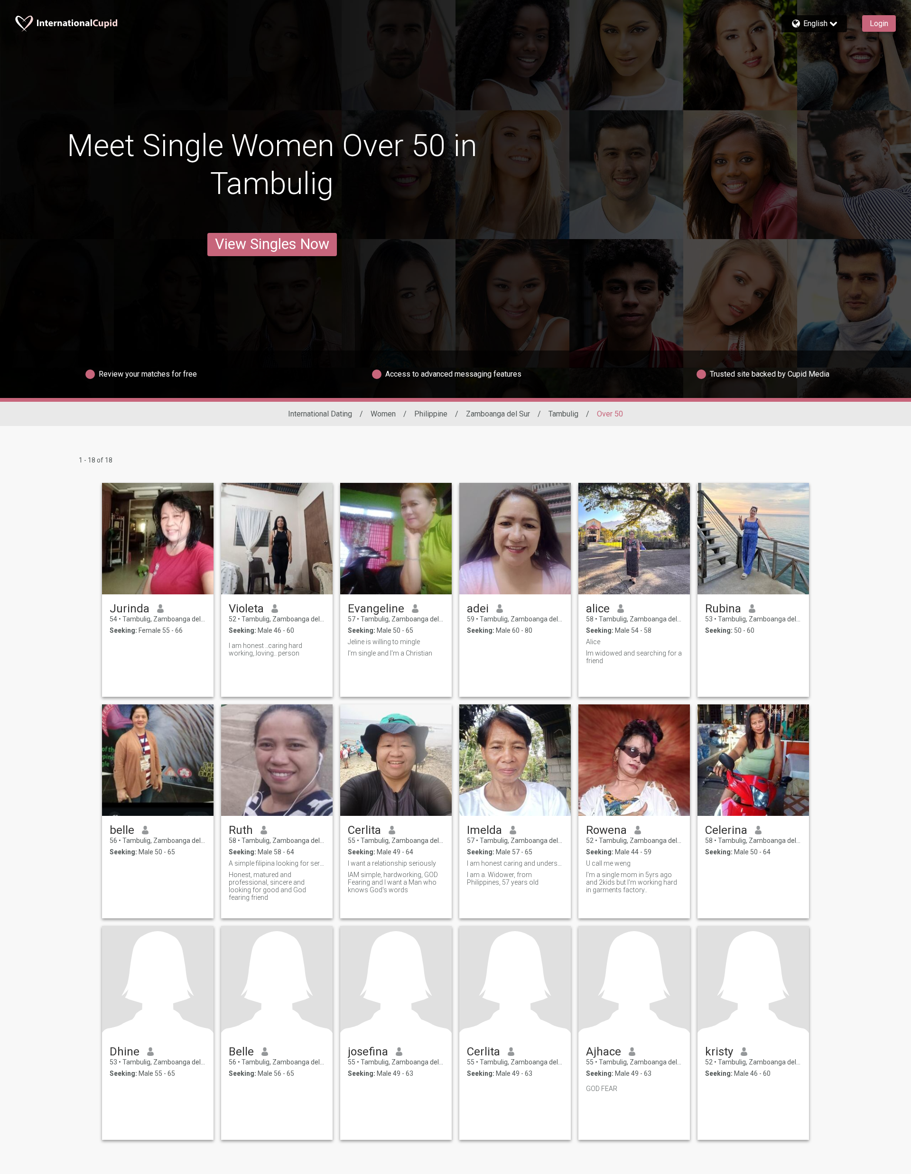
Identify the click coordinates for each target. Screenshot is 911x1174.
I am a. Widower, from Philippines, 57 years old (503, 878)
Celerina (726, 830)
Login (879, 23)
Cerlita (364, 830)
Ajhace (603, 1051)
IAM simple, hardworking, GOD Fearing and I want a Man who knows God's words (393, 882)
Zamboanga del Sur (498, 413)
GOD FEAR (601, 1088)
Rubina (723, 608)
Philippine (430, 413)
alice (598, 608)
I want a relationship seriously (392, 863)
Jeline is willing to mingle (384, 642)
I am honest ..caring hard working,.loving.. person (265, 649)
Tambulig (563, 413)
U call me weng (608, 863)
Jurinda (129, 608)
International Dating (320, 413)
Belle (241, 1051)
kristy (719, 1051)
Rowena (606, 830)
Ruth (241, 830)
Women (383, 413)
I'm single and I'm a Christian (390, 653)
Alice (593, 642)
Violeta (246, 608)
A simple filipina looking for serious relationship (277, 863)
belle (122, 830)
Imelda (484, 830)
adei (478, 608)
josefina (368, 1051)
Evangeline (376, 608)
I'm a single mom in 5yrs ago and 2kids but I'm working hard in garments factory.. (631, 882)
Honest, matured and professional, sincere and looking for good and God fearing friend (267, 886)
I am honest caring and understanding (515, 863)
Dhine (124, 1051)
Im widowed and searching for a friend (634, 657)
